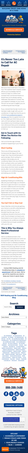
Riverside (23, 359)
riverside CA (7, 360)
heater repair (17, 348)
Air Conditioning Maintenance (18, 340)
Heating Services (15, 352)
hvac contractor (6, 357)
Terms (23, 421)
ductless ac (12, 346)
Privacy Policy (10, 420)
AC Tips (9, 338)
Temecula (14, 360)
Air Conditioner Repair (18, 338)
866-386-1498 (14, 3)
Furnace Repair (20, 346)
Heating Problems (7, 351)
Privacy (21, 421)
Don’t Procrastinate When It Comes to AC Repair (7, 51)
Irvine (24, 357)
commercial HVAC (13, 345)
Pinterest (14, 398)
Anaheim (4, 345)
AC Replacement (19, 337)
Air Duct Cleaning (13, 343)
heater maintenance (7, 348)
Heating (24, 348)
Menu (2, 5)
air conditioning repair (9, 341)
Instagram (22, 393)
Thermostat (21, 360)
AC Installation (8, 335)
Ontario (18, 359)
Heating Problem (20, 349)
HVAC (23, 355)
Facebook (6, 393)
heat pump (19, 354)
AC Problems (7, 280)
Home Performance (15, 355)
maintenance (5, 359)
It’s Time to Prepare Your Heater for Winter (20, 51)
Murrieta (18, 280)
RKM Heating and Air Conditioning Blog (14, 296)
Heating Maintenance (9, 349)
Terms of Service (15, 420)
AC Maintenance (17, 335)
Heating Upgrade (10, 354)
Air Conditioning (11, 284)
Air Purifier (22, 343)
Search (20, 307)
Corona (21, 345)
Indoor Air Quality (17, 357)
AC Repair (13, 280)
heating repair (17, 351)
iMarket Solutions (10, 448)
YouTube (16, 393)
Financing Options (14, 34)
